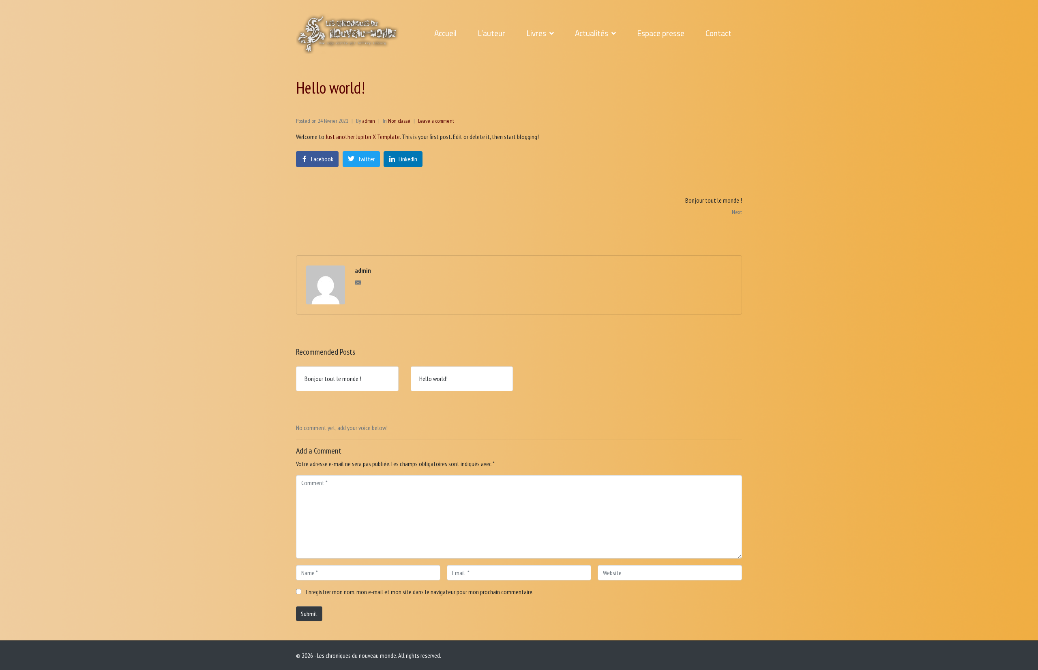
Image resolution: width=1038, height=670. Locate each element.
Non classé (399, 120)
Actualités (591, 33)
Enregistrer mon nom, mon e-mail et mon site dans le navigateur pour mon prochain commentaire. (420, 592)
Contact (718, 33)
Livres (536, 33)
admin (368, 120)
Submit (309, 614)
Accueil (445, 33)
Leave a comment (436, 120)
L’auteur (491, 33)
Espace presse (660, 33)
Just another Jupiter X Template (363, 137)
